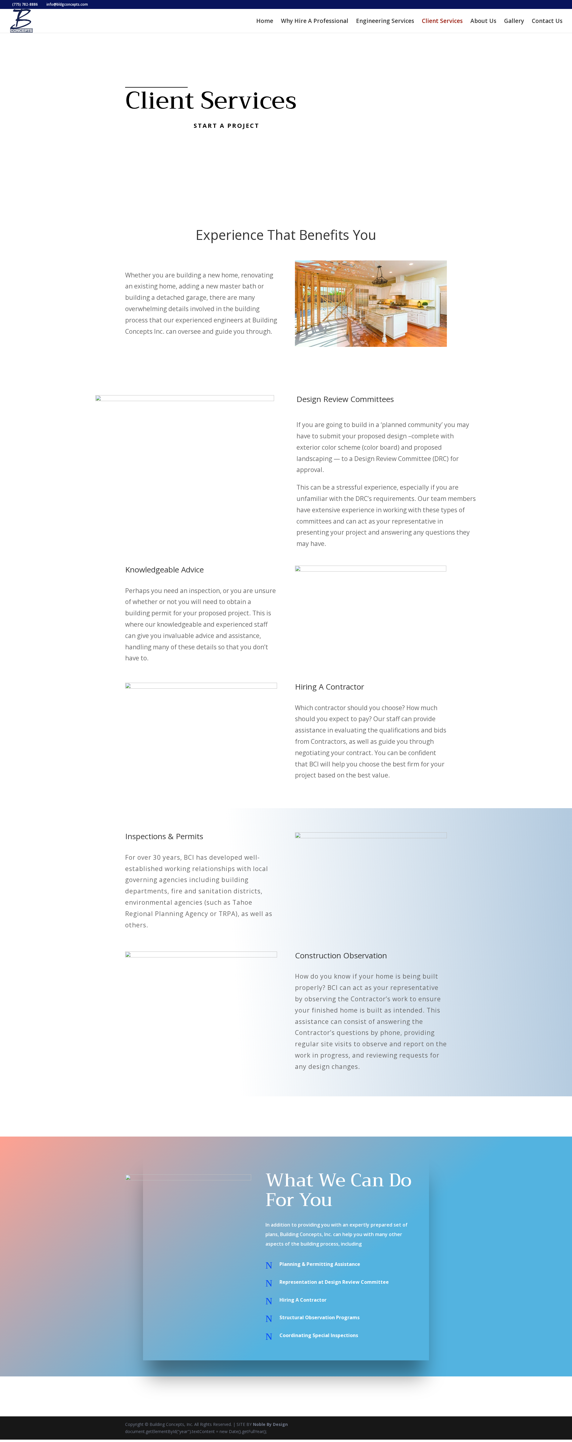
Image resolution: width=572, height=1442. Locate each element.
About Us (483, 22)
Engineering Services (385, 22)
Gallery (514, 22)
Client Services (442, 22)
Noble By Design (270, 1424)
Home (264, 22)
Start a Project (226, 126)
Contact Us (547, 22)
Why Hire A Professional (314, 22)
